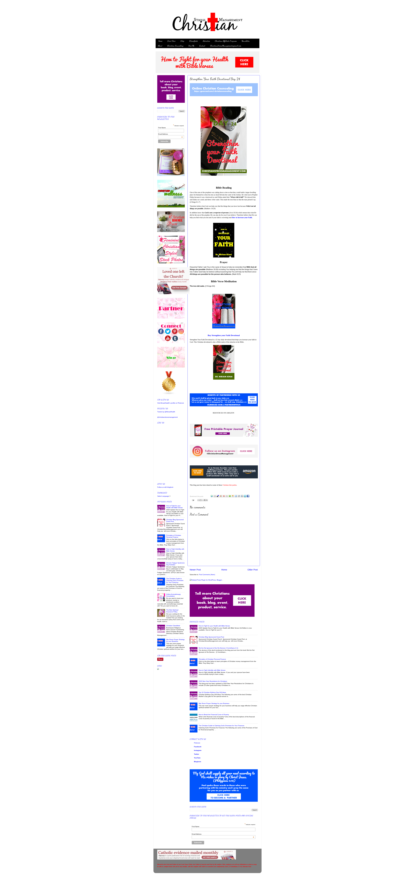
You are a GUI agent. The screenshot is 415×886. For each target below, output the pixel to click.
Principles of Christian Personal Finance (212, 659)
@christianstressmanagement (167, 417)
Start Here (171, 41)
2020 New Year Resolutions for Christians (213, 681)
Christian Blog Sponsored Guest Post (211, 637)
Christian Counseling (175, 45)
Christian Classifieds (173, 625)
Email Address (223, 834)
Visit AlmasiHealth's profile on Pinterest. (170, 403)
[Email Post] (192, 500)
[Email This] (198, 500)
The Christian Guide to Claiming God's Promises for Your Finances (221, 725)
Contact (202, 45)
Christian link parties (230, 485)
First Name (195, 826)
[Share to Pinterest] (207, 500)
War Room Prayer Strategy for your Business (214, 703)
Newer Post (195, 569)
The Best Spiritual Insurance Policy (172, 611)
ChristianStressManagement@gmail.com (225, 45)
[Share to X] (203, 500)
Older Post (252, 569)
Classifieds (193, 41)
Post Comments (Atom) (207, 574)
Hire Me (191, 45)
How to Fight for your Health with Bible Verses (214, 626)
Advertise (206, 41)
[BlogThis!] (201, 500)
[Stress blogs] (169, 394)
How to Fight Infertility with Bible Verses (212, 670)
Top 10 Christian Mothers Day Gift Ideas (212, 692)
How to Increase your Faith (242, 217)
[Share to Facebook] (205, 500)
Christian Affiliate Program (226, 41)
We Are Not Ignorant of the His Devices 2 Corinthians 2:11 (218, 648)
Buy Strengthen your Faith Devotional (224, 335)
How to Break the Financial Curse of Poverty (214, 714)
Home (160, 41)
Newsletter (246, 41)
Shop (182, 41)
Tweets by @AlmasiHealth (166, 412)
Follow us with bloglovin (165, 487)
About (160, 45)
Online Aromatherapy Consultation (173, 595)
